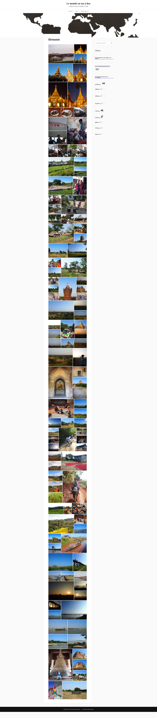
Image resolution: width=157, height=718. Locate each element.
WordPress (77, 709)
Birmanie (54, 39)
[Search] (111, 43)
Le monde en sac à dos (78, 3)
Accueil (70, 11)
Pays (76, 11)
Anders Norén (90, 709)
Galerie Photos (84, 11)
